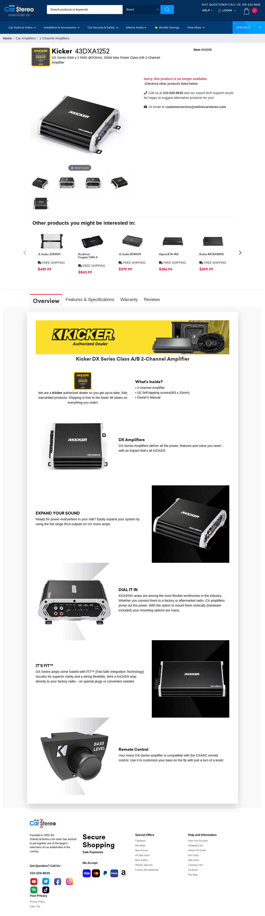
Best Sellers (141, 860)
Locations (193, 869)
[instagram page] (69, 881)
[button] (24, 252)
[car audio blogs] (34, 889)
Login (227, 10)
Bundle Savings (169, 27)
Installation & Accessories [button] (60, 27)
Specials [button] (243, 27)
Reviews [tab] (152, 299)
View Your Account (198, 840)
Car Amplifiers (26, 38)
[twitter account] (46, 881)
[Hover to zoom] (80, 122)
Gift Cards (193, 855)
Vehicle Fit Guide (197, 850)
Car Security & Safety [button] (102, 27)
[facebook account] (58, 881)
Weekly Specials (144, 865)
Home (7, 38)
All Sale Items (142, 855)
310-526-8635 (251, 4)
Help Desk (193, 860)
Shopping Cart (195, 845)
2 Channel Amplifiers (54, 38)
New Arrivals (141, 850)
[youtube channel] (34, 881)
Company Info (195, 865)
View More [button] (194, 27)
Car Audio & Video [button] (20, 27)
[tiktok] (46, 889)
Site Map (192, 874)
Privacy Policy (37, 901)
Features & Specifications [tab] (90, 299)
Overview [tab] (46, 301)
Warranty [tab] (129, 299)
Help (206, 10)
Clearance (140, 840)
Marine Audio (135, 27)
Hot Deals (140, 845)
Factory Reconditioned (147, 869)
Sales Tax (35, 906)
